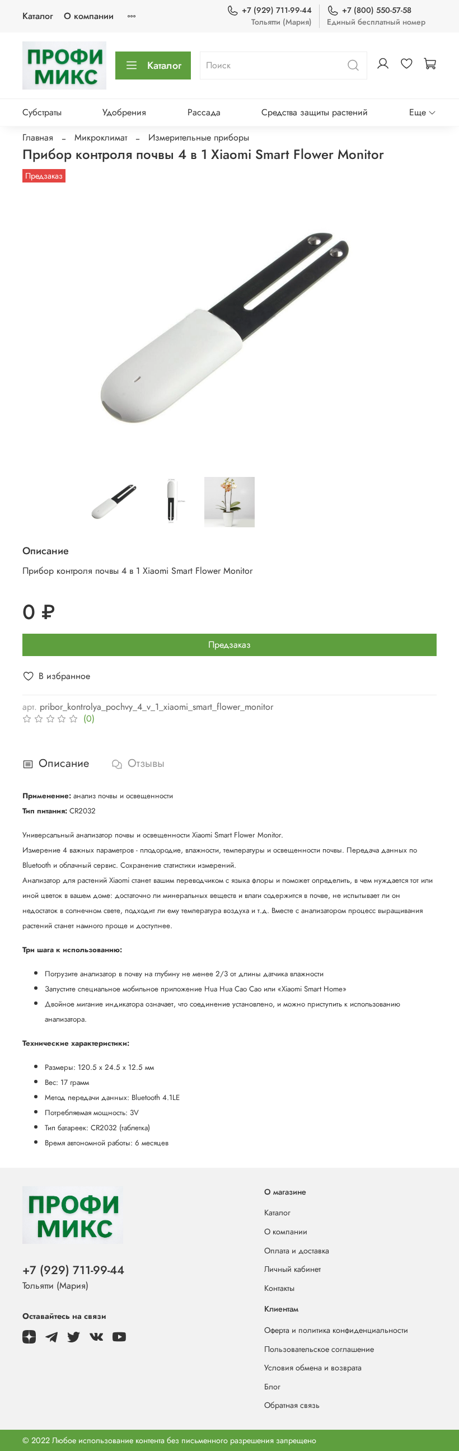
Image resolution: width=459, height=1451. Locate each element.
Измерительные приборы (198, 137)
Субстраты (42, 112)
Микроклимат (100, 137)
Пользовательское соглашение (319, 1349)
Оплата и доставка (296, 1250)
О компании (89, 16)
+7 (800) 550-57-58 (376, 10)
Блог (272, 1386)
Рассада (204, 112)
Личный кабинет (292, 1269)
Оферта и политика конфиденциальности (336, 1330)
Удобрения (124, 112)
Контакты (279, 1288)
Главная (37, 137)
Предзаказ (229, 644)
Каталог (37, 16)
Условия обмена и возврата (313, 1367)
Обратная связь (292, 1405)
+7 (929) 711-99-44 (277, 10)
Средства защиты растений (314, 112)
